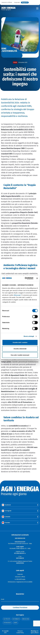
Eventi (15, 622)
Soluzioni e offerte (20, 576)
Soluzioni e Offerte (7, 2)
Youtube (7, 522)
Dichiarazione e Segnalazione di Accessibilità (20, 582)
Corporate (17, 2)
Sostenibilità (15, 619)
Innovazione (25, 619)
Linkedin (7, 516)
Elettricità (7, 619)
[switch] (35, 316)
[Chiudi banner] (37, 278)
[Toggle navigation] (37, 8)
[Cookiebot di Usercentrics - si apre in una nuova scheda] (25, 278)
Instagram (8, 510)
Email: (2, 599)
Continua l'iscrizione (20, 607)
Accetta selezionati (20, 348)
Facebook (8, 505)
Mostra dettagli (29, 336)
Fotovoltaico (7, 622)
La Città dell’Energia (12, 464)
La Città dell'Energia (20, 579)
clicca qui (17, 295)
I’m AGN (15, 62)
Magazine (25, 2)
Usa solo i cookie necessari (20, 355)
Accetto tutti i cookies (20, 342)
